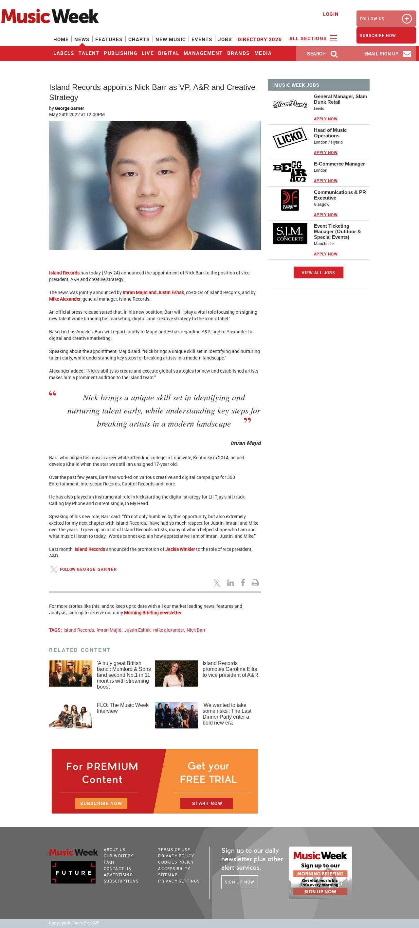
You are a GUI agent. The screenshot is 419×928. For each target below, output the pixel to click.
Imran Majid (109, 630)
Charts (139, 39)
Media (263, 53)
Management (203, 53)
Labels (63, 53)
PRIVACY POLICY (176, 855)
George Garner (69, 108)
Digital (168, 53)
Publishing (120, 53)
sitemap (167, 874)
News (82, 39)
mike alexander (168, 630)
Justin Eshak (137, 630)
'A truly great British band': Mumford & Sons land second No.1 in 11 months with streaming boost (124, 675)
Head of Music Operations (330, 132)
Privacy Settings (179, 881)
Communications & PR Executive (340, 195)
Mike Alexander (65, 299)
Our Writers (119, 855)
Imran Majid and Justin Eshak (153, 292)
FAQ (109, 862)
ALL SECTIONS (309, 38)
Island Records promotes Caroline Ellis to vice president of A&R (230, 669)
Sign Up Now (239, 881)
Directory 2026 (260, 39)
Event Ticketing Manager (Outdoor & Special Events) (337, 231)
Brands (238, 53)
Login (330, 14)
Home (61, 39)
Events (201, 39)
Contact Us (117, 868)
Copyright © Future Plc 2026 (74, 922)
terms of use (174, 849)
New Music (170, 39)
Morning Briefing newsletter (152, 612)
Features (109, 39)
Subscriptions (121, 881)
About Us (115, 849)
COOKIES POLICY (176, 862)
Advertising (118, 874)
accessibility (174, 868)
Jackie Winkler (180, 549)
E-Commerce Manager (339, 163)
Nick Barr (196, 630)
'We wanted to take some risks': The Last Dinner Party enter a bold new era (227, 714)
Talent (89, 53)
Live (148, 53)
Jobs (225, 39)
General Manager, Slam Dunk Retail (340, 99)
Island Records (65, 273)
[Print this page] (256, 583)
